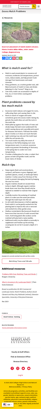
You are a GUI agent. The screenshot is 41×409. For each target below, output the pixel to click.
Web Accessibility (15, 387)
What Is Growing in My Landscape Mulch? (16, 282)
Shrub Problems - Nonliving (11, 317)
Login (20, 375)
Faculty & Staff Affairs (21, 352)
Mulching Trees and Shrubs (20, 261)
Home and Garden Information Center (14, 328)
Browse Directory (20, 361)
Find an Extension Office (20, 357)
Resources (7, 18)
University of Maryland (20, 2)
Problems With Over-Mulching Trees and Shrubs (19, 274)
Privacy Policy (27, 387)
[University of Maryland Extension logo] (6, 6)
